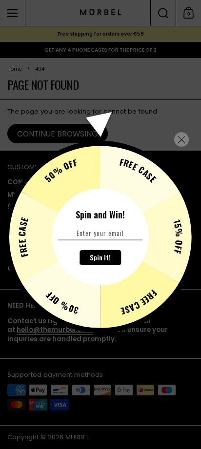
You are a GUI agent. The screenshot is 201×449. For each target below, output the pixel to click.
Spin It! (100, 257)
